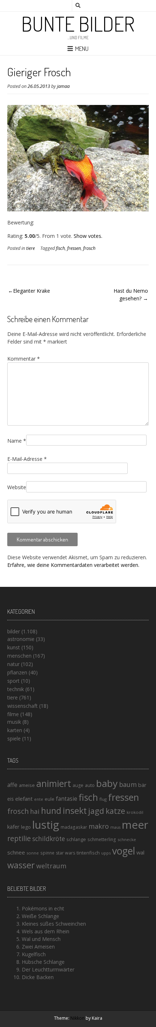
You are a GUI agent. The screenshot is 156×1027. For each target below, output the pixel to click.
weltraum (51, 865)
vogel (123, 850)
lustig (45, 824)
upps (106, 853)
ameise (27, 785)
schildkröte (48, 839)
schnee (16, 852)
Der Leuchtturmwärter (48, 969)
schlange (76, 839)
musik (14, 721)
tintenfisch (88, 852)
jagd (96, 810)
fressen (74, 248)
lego (26, 827)
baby (107, 783)
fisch (60, 248)
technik (15, 689)
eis (10, 798)
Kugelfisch (34, 954)
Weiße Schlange (40, 916)
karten (14, 730)
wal (140, 852)
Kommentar (23, 358)
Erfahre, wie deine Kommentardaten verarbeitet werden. (73, 564)
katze (115, 811)
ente (38, 799)
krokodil (135, 812)
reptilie (19, 838)
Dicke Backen (38, 977)
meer (135, 824)
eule (49, 799)
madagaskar (74, 827)
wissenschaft (22, 705)
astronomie (20, 639)
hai (35, 811)
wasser (21, 865)
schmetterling (101, 839)
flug (103, 799)
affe (12, 785)
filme (13, 714)
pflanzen (17, 672)
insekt (75, 810)
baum (128, 784)
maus (115, 827)
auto (90, 785)
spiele (14, 738)
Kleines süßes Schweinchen (54, 923)
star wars (65, 853)
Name (16, 440)
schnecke (127, 839)
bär (142, 785)
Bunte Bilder (78, 23)
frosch (89, 248)
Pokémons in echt (43, 908)
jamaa (63, 86)
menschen (19, 655)
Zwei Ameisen (38, 946)
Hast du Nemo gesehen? (131, 294)
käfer (13, 826)
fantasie (66, 799)
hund (51, 810)
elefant (24, 798)
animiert (53, 783)
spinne (47, 853)
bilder (13, 631)
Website (16, 487)
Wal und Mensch (41, 938)
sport (13, 680)
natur (13, 664)
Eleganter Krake (31, 290)
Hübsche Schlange (43, 961)
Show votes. (88, 235)
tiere (30, 248)
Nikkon (77, 1018)
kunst (13, 647)
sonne (32, 853)
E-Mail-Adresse (27, 458)
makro (99, 826)
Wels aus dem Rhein (45, 931)
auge (78, 785)
